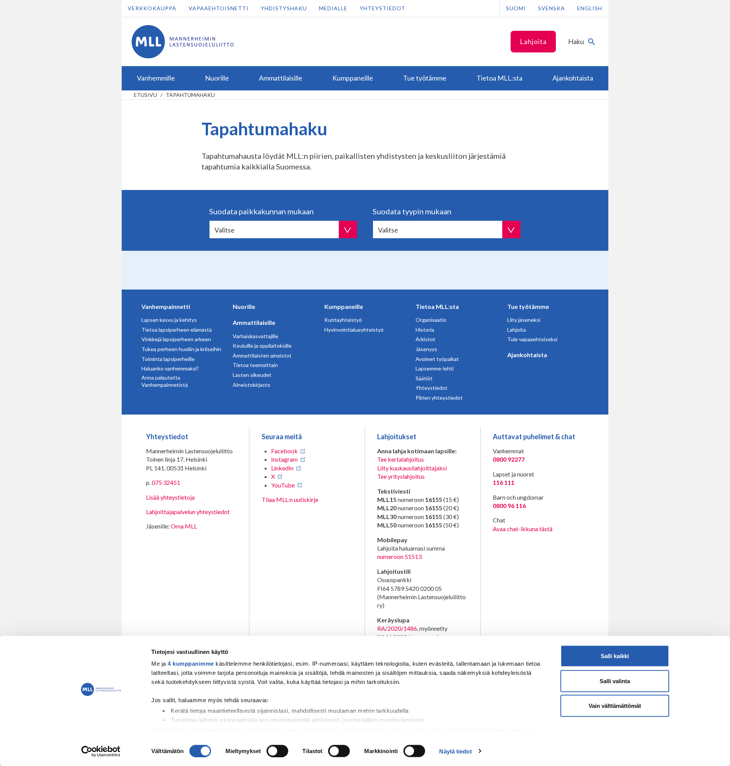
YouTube (283, 485)
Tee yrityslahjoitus (401, 476)
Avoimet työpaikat (437, 359)
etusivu (145, 95)
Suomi (516, 8)
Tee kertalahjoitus (400, 459)
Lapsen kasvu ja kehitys (169, 320)
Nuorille (244, 306)
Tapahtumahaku (190, 95)
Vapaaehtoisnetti (219, 8)
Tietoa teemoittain (255, 365)
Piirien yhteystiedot (439, 397)
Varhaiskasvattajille (255, 336)
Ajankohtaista (527, 354)
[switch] (277, 751)
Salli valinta (615, 680)
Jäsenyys (426, 349)
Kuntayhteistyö (343, 320)
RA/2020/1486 (397, 628)
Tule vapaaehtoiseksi (532, 339)
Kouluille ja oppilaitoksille (262, 345)
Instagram (284, 459)
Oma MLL (184, 526)
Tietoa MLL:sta (437, 306)
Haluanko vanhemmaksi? (170, 368)
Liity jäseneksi (523, 320)
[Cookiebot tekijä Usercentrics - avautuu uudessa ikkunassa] (101, 751)
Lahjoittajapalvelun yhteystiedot (188, 511)
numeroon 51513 (399, 556)
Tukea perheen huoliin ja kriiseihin (181, 349)
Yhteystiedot (382, 8)
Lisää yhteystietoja (170, 497)
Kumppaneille (343, 306)
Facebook (284, 450)
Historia (425, 329)
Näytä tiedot (455, 751)
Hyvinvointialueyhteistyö (354, 329)
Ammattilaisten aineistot (262, 355)
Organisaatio (431, 320)
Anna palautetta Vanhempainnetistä (164, 381)
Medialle (333, 8)
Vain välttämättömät (615, 706)
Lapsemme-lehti (435, 368)
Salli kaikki (615, 656)
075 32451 (166, 482)
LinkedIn (282, 468)
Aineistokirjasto (251, 384)
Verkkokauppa (152, 8)
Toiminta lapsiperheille (168, 359)
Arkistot (425, 339)
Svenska (551, 8)
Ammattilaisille (254, 322)
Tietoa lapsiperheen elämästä (176, 329)
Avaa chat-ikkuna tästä (522, 528)
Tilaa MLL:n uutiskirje (290, 499)
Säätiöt (424, 378)
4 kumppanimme (191, 663)
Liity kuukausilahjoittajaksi (412, 468)
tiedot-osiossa (390, 730)
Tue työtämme (528, 306)
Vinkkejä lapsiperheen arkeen (176, 339)
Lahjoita (533, 41)
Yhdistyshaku (284, 8)
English (589, 8)
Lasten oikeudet (252, 375)
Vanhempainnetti (165, 306)
